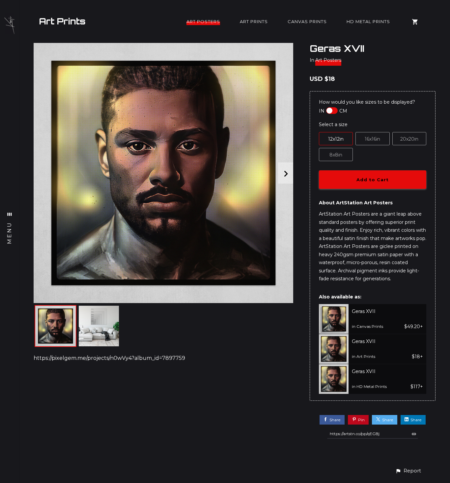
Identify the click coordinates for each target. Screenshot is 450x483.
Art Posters (203, 21)
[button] (408, 471)
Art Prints (62, 21)
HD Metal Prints (368, 21)
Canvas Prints (307, 21)
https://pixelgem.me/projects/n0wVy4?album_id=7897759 (109, 358)
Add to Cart (372, 179)
